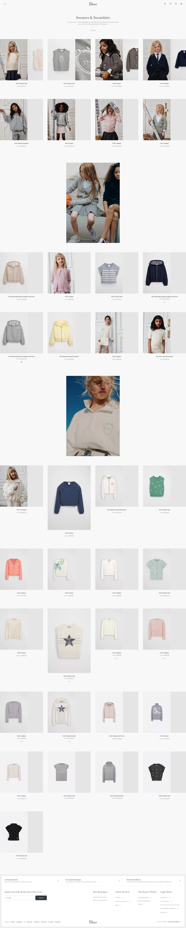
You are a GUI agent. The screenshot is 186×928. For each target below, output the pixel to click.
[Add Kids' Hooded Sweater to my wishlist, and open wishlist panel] (90, 695)
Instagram (19, 922)
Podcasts (57, 922)
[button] (42, 42)
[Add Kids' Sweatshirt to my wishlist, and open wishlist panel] (42, 469)
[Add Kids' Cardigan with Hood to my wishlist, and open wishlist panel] (138, 695)
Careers (140, 904)
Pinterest (36, 922)
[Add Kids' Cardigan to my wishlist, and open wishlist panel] (138, 102)
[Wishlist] (170, 4)
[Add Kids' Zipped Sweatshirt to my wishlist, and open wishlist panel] (42, 102)
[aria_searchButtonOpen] (165, 4)
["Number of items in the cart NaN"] (181, 4)
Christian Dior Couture (99, 897)
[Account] (176, 4)
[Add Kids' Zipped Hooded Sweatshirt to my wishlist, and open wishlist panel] (90, 316)
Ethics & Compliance (144, 901)
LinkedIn (50, 922)
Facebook (29, 922)
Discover (93, 450)
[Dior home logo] (93, 3)
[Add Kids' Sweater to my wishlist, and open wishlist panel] (138, 42)
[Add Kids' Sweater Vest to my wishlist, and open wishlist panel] (42, 42)
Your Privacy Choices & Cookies (170, 905)
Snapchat (44, 922)
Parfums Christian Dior (100, 900)
